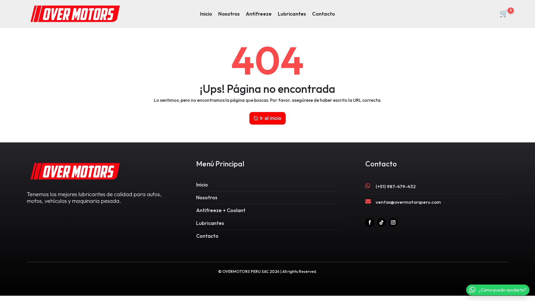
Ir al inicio (270, 118)
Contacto (323, 14)
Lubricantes (292, 14)
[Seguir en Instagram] (393, 222)
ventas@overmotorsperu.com (408, 202)
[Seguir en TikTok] (381, 222)
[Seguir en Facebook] (369, 222)
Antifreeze (259, 14)
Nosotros (229, 14)
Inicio (206, 14)
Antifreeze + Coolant (220, 210)
